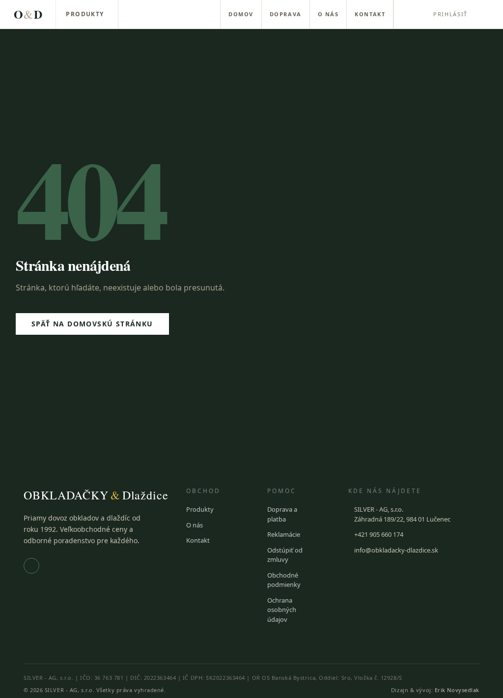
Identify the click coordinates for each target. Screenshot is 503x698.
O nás (328, 14)
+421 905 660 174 (378, 534)
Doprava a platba (282, 514)
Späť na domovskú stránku (92, 323)
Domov (240, 14)
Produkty (85, 14)
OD (28, 14)
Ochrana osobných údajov (281, 610)
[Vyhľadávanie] (409, 14)
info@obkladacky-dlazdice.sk (396, 550)
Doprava (286, 14)
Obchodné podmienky (284, 580)
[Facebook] (31, 566)
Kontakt (370, 14)
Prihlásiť (450, 14)
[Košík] (487, 14)
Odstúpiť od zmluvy (285, 555)
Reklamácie (283, 534)
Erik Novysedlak (457, 690)
